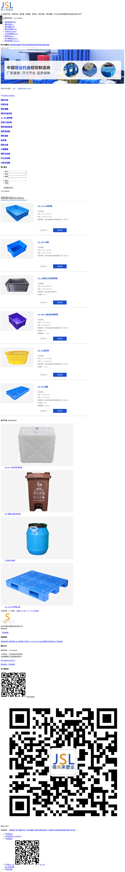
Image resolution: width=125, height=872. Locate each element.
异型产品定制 (6, 122)
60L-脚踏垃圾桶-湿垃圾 (13, 514)
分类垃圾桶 (5, 163)
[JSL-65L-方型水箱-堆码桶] (37, 465)
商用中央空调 (70, 830)
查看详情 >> (44, 230)
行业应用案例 (11, 34)
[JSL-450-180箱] (17, 258)
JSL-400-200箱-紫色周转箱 (48, 315)
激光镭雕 (30, 830)
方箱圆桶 (4, 149)
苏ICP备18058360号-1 (8, 660)
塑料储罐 (10, 27)
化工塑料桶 (19, 641)
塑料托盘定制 (6, 113)
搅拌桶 (3, 140)
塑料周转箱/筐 (6, 127)
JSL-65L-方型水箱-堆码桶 (13, 467)
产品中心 (10, 31)
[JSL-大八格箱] (17, 402)
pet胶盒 (36, 830)
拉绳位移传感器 (59, 830)
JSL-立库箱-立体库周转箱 (48, 278)
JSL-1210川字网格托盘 (12, 607)
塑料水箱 (4, 145)
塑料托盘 (9, 24)
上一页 (23, 611)
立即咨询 (60, 230)
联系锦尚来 (12, 41)
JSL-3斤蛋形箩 (43, 351)
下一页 (32, 611)
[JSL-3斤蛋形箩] (17, 366)
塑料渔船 (4, 136)
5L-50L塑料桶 (6, 118)
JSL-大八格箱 (43, 387)
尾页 (37, 611)
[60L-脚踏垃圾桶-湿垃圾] (37, 512)
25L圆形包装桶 (10, 560)
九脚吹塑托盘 (13, 45)
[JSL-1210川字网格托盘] (37, 605)
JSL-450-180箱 (43, 242)
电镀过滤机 (43, 830)
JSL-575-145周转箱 (45, 206)
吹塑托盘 (4, 104)
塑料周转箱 (29, 45)
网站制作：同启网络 (8, 664)
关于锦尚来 (11, 38)
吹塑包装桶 (45, 45)
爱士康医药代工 (21, 830)
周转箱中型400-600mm (24, 88)
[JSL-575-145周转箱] (17, 221)
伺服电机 (12, 830)
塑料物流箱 (37, 45)
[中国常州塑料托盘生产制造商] (62, 66)
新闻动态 (9, 36)
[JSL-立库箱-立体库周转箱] (17, 294)
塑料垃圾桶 (11, 29)
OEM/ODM (34, 641)
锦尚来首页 (10, 22)
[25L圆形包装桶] (37, 558)
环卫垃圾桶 (5, 158)
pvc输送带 (50, 830)
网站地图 (5, 632)
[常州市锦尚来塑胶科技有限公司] (7, 10)
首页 (14, 88)
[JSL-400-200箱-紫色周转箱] (17, 330)
